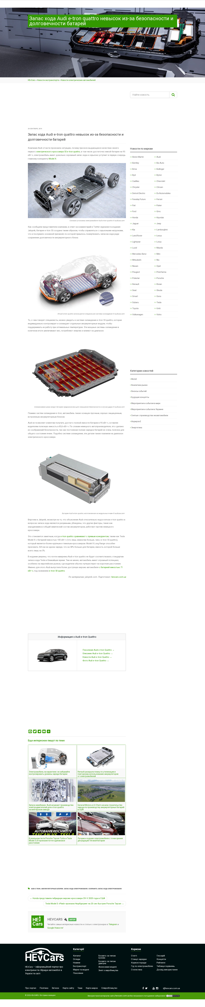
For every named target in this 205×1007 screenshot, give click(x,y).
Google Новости (55, 928)
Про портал (30, 988)
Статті (134, 955)
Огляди (76, 959)
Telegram (113, 924)
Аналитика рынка (139, 385)
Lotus (158, 242)
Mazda (159, 248)
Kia (133, 230)
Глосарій (161, 955)
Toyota (135, 308)
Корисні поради (138, 962)
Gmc (158, 211)
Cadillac (135, 181)
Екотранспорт (79, 966)
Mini (158, 254)
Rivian (159, 284)
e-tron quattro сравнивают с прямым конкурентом (85, 536)
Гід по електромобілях (142, 966)
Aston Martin (138, 157)
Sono (158, 296)
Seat (134, 290)
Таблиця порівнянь (166, 966)
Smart (135, 296)
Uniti (158, 308)
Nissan (135, 266)
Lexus (159, 236)
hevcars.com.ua (118, 577)
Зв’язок (55, 988)
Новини (76, 962)
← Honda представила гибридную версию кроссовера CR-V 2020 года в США (67, 898)
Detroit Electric (138, 193)
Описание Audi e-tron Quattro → (98, 653)
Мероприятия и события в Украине (147, 409)
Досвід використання (167, 969)
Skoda (159, 290)
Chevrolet (160, 181)
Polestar (136, 278)
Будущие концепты (140, 397)
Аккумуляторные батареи (52, 889)
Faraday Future (139, 199)
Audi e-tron (35, 889)
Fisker (159, 205)
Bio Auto (160, 163)
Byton (159, 175)
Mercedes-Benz (139, 254)
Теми (80, 988)
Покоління (78, 973)
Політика (44, 988)
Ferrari (159, 199)
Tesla (158, 302)
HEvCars (31, 80)
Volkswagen (137, 314)
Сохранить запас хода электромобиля (105, 889)
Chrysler (136, 187)
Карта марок (92, 988)
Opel (158, 266)
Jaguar (135, 223)
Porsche (160, 278)
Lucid (134, 248)
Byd (134, 175)
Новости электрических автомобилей (78, 80)
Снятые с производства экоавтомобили (149, 415)
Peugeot (136, 272)
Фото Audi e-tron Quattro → (96, 660)
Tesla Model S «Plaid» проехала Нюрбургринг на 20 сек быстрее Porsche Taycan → (84, 903)
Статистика (136, 969)
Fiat (134, 205)
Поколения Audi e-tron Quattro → (98, 650)
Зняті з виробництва (108, 970)
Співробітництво (109, 988)
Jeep (158, 223)
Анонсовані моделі (107, 967)
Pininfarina (161, 272)
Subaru (135, 302)
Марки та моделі (81, 969)
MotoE (134, 379)
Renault (135, 284)
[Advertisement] (77, 106)
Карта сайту (68, 988)
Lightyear (136, 242)
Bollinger (160, 169)
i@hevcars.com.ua (171, 988)
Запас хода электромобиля (76, 889)
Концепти (161, 959)
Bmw (134, 169)
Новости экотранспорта (48, 80)
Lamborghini (162, 230)
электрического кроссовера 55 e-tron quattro (58, 151)
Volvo (158, 314)
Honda (135, 217)
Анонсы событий (139, 391)
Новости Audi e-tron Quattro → (97, 657)
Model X (52, 158)
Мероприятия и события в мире (145, 403)
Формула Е (136, 421)
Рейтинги (161, 962)
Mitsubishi (136, 260)
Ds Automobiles (163, 193)
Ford (134, 211)
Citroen (159, 187)
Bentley (135, 163)
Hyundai (160, 217)
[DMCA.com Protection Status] (173, 995)
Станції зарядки (139, 959)
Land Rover (137, 236)
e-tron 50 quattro (57, 571)
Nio (157, 260)
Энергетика (136, 427)
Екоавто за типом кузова (107, 956)
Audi (158, 157)
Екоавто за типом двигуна (107, 962)
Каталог (77, 955)
